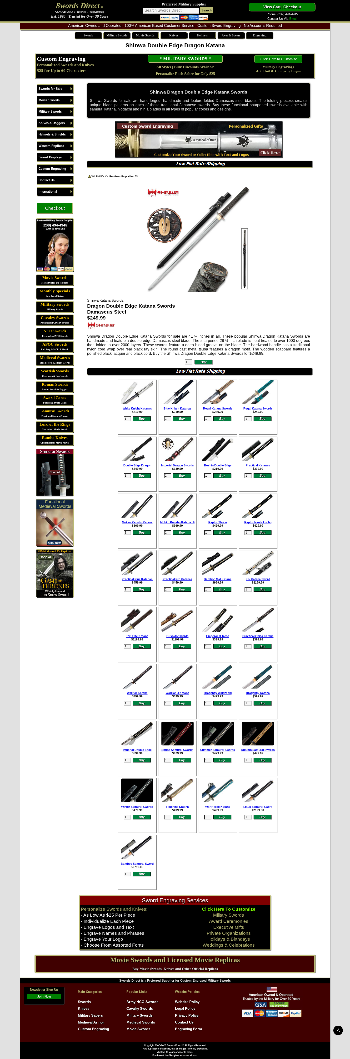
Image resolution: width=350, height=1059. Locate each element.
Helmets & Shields (52, 134)
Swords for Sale (50, 88)
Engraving (259, 35)
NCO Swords (55, 331)
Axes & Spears (231, 35)
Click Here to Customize (278, 59)
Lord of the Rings (55, 424)
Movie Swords (145, 35)
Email (293, 18)
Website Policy (187, 1002)
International (48, 191)
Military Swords (116, 35)
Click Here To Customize (228, 909)
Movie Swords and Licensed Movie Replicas (175, 960)
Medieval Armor (91, 1022)
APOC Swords (54, 344)
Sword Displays (50, 157)
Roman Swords (55, 384)
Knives (173, 35)
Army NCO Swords (142, 1002)
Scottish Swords (55, 371)
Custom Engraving (61, 58)
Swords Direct (78, 5)
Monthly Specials (55, 291)
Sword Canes (54, 397)
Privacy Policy (187, 1015)
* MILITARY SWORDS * (185, 58)
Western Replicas (51, 146)
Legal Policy (185, 1008)
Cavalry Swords (55, 317)
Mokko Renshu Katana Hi (177, 522)
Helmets (202, 35)
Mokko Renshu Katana (137, 522)
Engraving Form (188, 1029)
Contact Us (47, 180)
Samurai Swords (54, 411)
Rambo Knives (55, 437)
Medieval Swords (55, 357)
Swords (88, 35)
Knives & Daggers (52, 123)
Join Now (44, 996)
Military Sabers (90, 1015)
